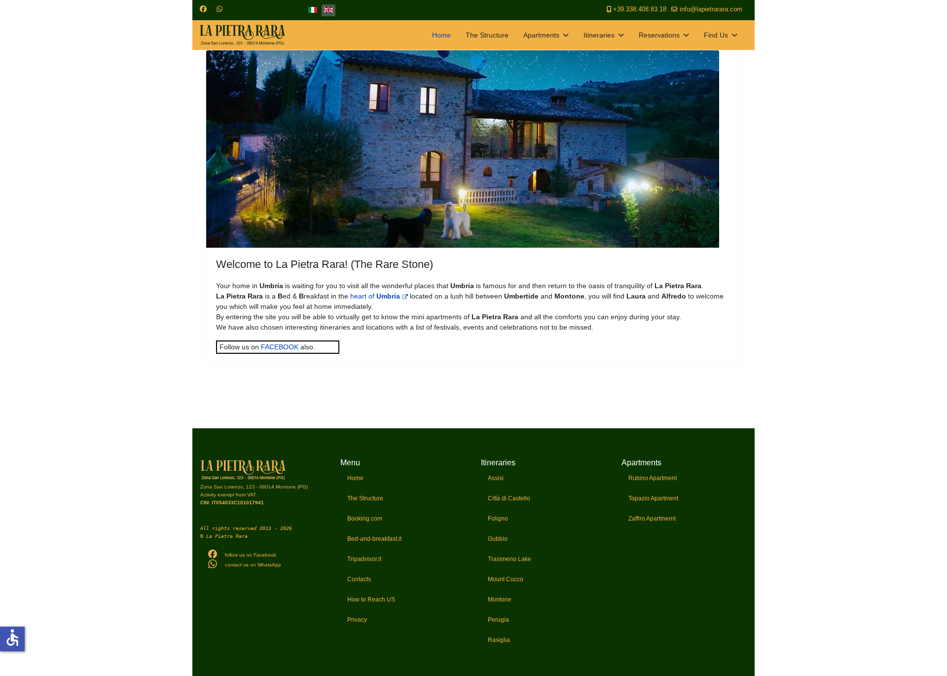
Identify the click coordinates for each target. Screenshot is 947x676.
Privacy (357, 619)
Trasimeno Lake (509, 559)
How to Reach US (371, 599)
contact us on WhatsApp (253, 564)
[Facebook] (203, 9)
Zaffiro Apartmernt (652, 518)
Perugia (498, 619)
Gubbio (498, 538)
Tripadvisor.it (364, 559)
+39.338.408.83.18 (639, 9)
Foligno (498, 518)
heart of (375, 296)
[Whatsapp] (219, 9)
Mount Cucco (505, 579)
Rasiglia (499, 640)
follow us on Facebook (250, 555)
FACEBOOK (279, 347)
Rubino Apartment (652, 478)
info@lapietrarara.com (711, 9)
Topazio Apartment (653, 498)
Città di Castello (509, 498)
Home (441, 35)
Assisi (496, 478)
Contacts (359, 579)
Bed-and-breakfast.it (374, 538)
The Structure (487, 35)
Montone (499, 599)
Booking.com (364, 518)
